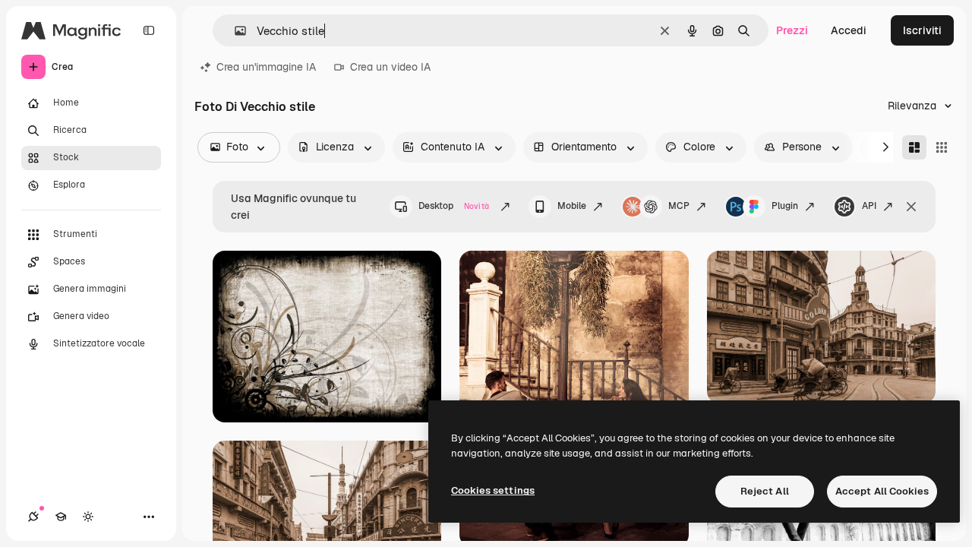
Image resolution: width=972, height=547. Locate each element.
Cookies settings (493, 490)
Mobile (571, 206)
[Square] (941, 147)
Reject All (764, 491)
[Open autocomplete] (234, 30)
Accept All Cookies (882, 491)
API (869, 206)
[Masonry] (914, 147)
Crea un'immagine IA (266, 67)
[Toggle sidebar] (149, 30)
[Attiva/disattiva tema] (88, 516)
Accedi (848, 30)
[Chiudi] (911, 207)
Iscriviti (922, 30)
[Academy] (61, 516)
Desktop (453, 206)
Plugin (785, 206)
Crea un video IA (390, 67)
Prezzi (792, 30)
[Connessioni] (33, 516)
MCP (679, 206)
